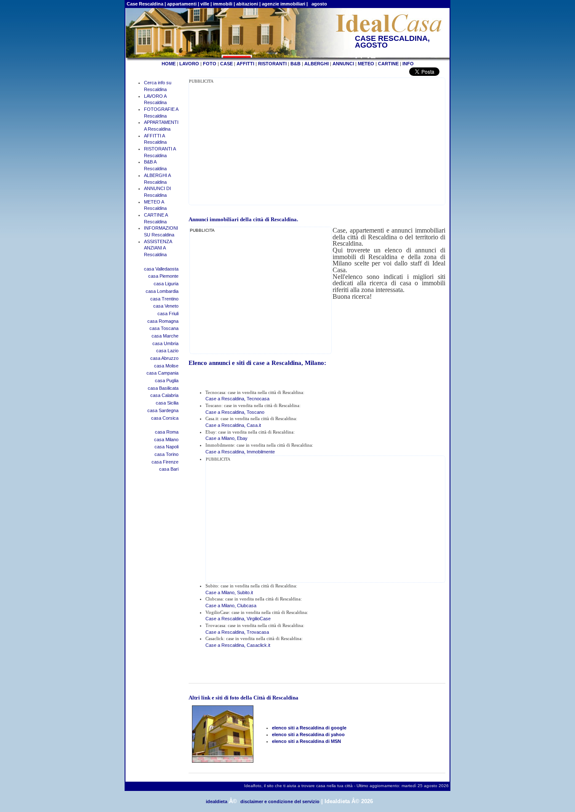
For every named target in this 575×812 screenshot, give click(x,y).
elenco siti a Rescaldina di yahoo (308, 734)
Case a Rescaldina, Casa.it (233, 425)
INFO (408, 63)
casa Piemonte (163, 276)
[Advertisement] (259, 144)
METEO (366, 63)
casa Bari (168, 469)
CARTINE (388, 63)
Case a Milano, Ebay (226, 438)
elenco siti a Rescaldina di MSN (306, 741)
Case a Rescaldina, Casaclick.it (237, 645)
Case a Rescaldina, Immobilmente (240, 451)
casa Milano (166, 439)
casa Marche (165, 335)
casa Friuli (167, 313)
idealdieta (216, 801)
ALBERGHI (316, 63)
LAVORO (189, 63)
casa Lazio (167, 350)
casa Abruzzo (164, 358)
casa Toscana (163, 328)
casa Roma (166, 431)
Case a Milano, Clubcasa (230, 605)
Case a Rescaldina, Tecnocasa (237, 398)
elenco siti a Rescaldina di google (309, 727)
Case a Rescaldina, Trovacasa (237, 632)
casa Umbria (165, 343)
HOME (169, 63)
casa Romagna (162, 321)
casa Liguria (166, 283)
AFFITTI (245, 63)
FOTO (209, 63)
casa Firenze (165, 461)
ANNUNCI (343, 63)
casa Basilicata (163, 388)
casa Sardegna (162, 410)
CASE (226, 63)
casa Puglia (166, 380)
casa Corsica (164, 418)
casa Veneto (165, 305)
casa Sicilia (167, 402)
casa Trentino (164, 298)
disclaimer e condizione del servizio (279, 801)
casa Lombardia (162, 291)
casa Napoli (166, 446)
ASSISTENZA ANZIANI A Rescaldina (158, 248)
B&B (295, 63)
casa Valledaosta (161, 268)
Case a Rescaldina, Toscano (234, 412)
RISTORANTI (272, 63)
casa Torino (166, 454)
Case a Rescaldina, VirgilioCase (238, 618)
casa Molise (166, 365)
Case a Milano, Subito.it (229, 592)
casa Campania (162, 372)
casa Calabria (164, 395)
